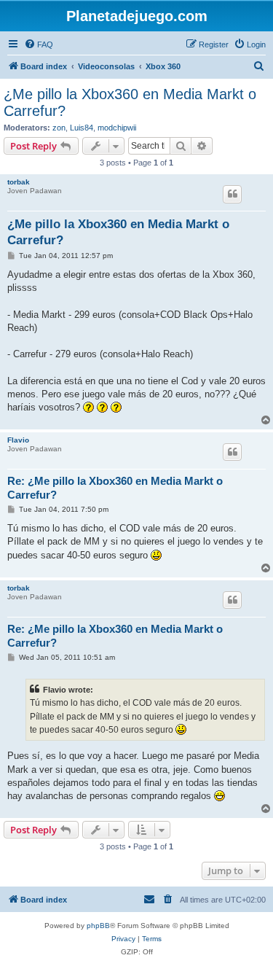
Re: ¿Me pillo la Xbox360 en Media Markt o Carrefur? (115, 488)
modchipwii (117, 127)
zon (59, 127)
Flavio (18, 440)
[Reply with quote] (232, 194)
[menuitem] (38, 44)
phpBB (98, 926)
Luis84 (81, 127)
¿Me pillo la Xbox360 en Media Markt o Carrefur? (130, 102)
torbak (18, 182)
